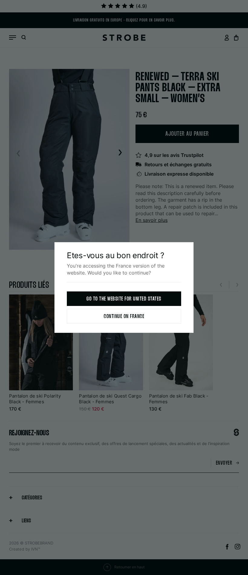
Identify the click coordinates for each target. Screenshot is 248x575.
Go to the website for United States (124, 299)
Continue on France (124, 316)
